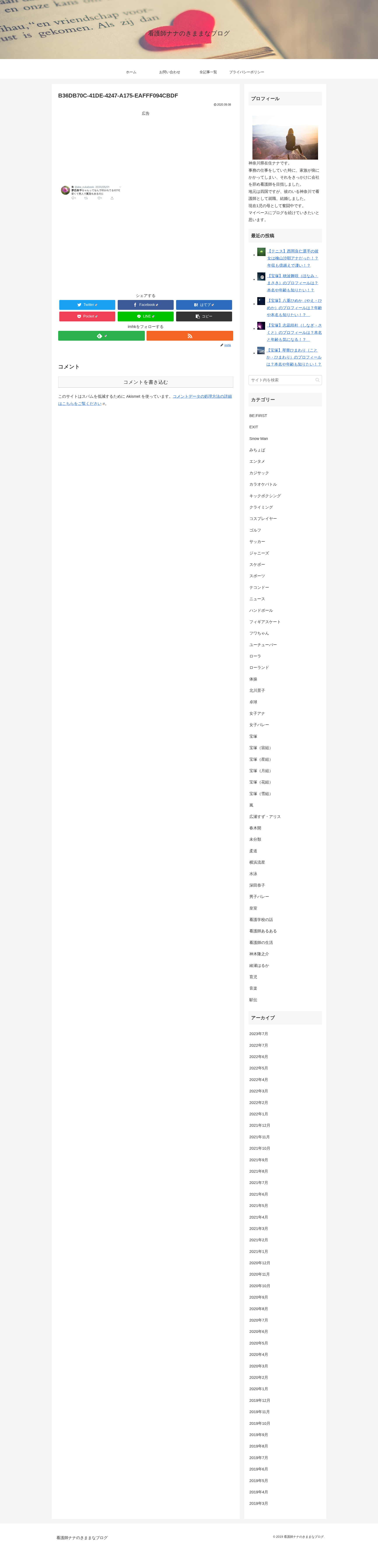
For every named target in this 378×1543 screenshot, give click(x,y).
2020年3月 (258, 1366)
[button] (204, 316)
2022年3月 (258, 1091)
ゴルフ (255, 530)
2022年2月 (258, 1102)
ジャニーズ (259, 553)
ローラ (255, 656)
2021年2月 (258, 1240)
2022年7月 (258, 1045)
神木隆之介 (259, 954)
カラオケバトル (263, 484)
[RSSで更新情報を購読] (190, 336)
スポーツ (257, 576)
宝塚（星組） (261, 759)
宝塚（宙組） (261, 748)
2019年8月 (258, 1446)
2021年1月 (258, 1251)
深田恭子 (257, 885)
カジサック (259, 473)
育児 (253, 977)
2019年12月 (259, 1400)
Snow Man (258, 438)
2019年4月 (258, 1492)
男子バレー (259, 896)
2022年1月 (258, 1114)
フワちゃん (259, 633)
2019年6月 (258, 1469)
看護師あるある (263, 931)
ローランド (259, 667)
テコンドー (259, 587)
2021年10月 (259, 1148)
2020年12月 (259, 1263)
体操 (253, 679)
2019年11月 (259, 1412)
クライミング (261, 507)
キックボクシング (265, 496)
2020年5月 (258, 1343)
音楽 (253, 988)
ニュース (257, 599)
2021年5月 (258, 1205)
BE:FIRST (258, 415)
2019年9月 (258, 1435)
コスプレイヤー (263, 518)
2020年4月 (258, 1354)
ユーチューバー (263, 645)
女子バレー (259, 725)
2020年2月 (258, 1377)
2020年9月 (258, 1297)
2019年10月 (259, 1423)
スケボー (257, 564)
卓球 (253, 702)
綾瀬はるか (259, 965)
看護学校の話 (261, 919)
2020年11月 (259, 1274)
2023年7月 (258, 1034)
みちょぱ (257, 450)
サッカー (257, 541)
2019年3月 (258, 1503)
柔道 (253, 851)
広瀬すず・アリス (265, 816)
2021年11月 (259, 1137)
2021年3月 (258, 1228)
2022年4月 (258, 1079)
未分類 (255, 839)
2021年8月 (258, 1171)
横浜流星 (257, 862)
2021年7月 (258, 1182)
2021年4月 (258, 1217)
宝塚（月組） (261, 771)
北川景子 (257, 690)
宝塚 (253, 736)
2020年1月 (258, 1389)
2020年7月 (258, 1320)
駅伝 (253, 1000)
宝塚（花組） (261, 782)
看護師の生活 (261, 942)
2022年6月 (258, 1057)
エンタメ (257, 461)
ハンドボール (261, 610)
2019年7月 (258, 1458)
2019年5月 (258, 1480)
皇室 (253, 908)
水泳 (253, 874)
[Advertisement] (145, 147)
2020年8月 (258, 1309)
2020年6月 (258, 1331)
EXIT (253, 427)
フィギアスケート (265, 622)
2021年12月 (259, 1125)
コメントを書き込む (145, 382)
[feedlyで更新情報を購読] (101, 336)
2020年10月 (259, 1286)
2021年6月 (258, 1194)
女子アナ (257, 713)
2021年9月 (258, 1160)
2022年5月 (258, 1068)
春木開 (255, 828)
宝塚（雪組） (261, 794)
